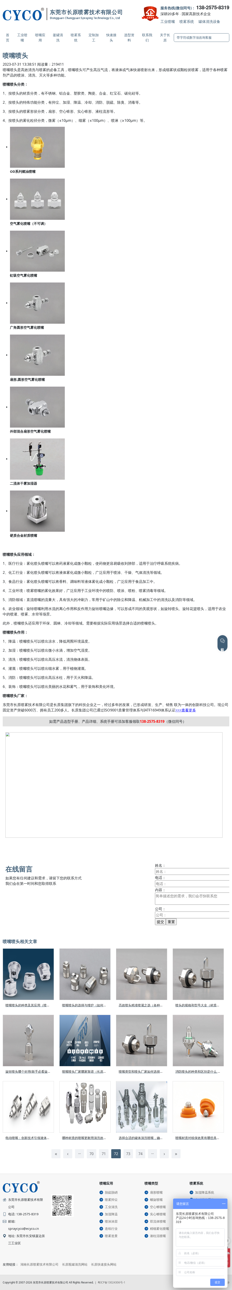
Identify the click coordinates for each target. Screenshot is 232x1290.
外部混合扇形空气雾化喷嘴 (30, 431)
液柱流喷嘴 (158, 1236)
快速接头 (111, 37)
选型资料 (129, 37)
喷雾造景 (111, 1236)
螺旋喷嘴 (156, 1199)
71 (104, 1153)
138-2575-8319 (212, 7)
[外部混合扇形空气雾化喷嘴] (37, 406)
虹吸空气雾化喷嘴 (23, 275)
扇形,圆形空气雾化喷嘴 (27, 379)
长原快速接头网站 (103, 1264)
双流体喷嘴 (158, 1221)
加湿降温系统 (204, 1192)
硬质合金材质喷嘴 (23, 535)
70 (91, 1153)
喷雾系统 (186, 21)
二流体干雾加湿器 (23, 483)
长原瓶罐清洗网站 (74, 1264)
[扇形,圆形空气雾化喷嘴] (37, 354)
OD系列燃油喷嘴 (23, 171)
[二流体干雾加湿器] (37, 458)
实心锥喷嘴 (158, 1214)
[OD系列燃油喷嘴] (37, 146)
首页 (7, 37)
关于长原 (165, 37)
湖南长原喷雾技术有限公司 (39, 1264)
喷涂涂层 (111, 1221)
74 (140, 1153)
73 (128, 1153)
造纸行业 (111, 1228)
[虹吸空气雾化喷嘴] (37, 251)
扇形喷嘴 (156, 1192)
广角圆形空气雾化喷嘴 (27, 327)
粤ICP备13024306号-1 (111, 1282)
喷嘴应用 (40, 37)
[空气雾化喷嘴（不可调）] (37, 198)
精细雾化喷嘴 (159, 1228)
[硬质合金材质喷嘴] (37, 510)
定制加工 (94, 37)
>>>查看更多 (185, 710)
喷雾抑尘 (111, 1199)
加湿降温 (111, 1214)
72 (116, 1153)
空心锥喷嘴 (158, 1207)
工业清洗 (111, 1207)
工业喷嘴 (167, 21)
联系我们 (147, 37)
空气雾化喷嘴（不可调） (28, 223)
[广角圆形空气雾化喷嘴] (37, 302)
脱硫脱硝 (111, 1192)
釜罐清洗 (58, 37)
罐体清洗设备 (209, 21)
